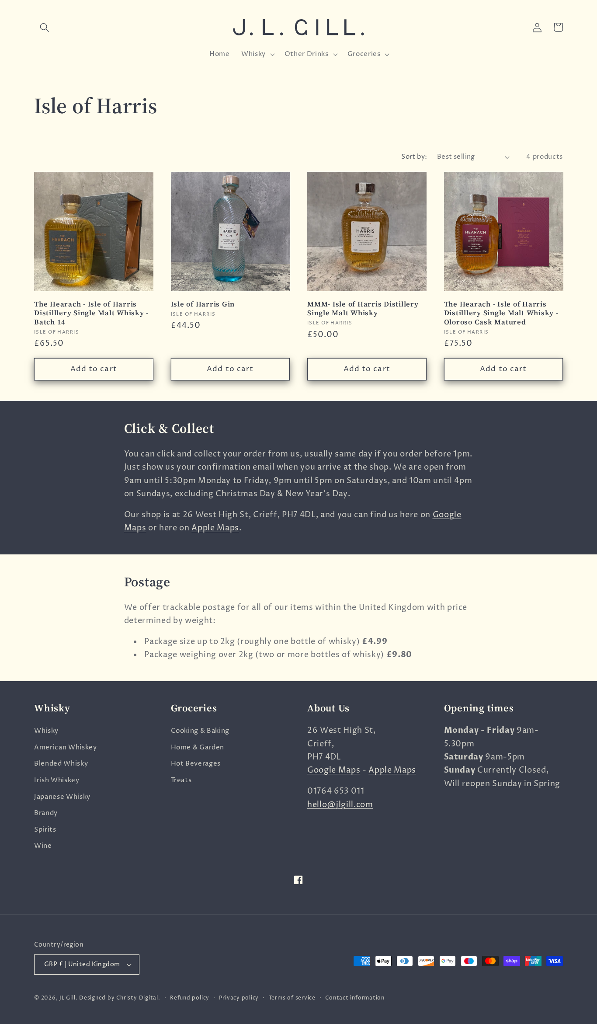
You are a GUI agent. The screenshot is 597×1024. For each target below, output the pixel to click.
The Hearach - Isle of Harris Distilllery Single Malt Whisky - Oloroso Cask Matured (501, 313)
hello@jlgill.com (340, 805)
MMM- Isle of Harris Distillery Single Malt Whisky (363, 308)
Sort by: (414, 156)
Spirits (45, 829)
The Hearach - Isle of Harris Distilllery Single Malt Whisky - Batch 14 (91, 313)
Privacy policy (239, 998)
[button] (44, 27)
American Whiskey (65, 747)
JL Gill (67, 998)
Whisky (46, 730)
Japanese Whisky (62, 796)
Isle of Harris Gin (203, 304)
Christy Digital (137, 998)
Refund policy (189, 998)
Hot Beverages (196, 763)
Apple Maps (215, 528)
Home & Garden (198, 747)
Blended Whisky (61, 763)
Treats (181, 780)
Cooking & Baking (200, 730)
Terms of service (292, 998)
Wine (43, 845)
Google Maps (333, 770)
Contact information (355, 998)
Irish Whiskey (57, 780)
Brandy (46, 813)
